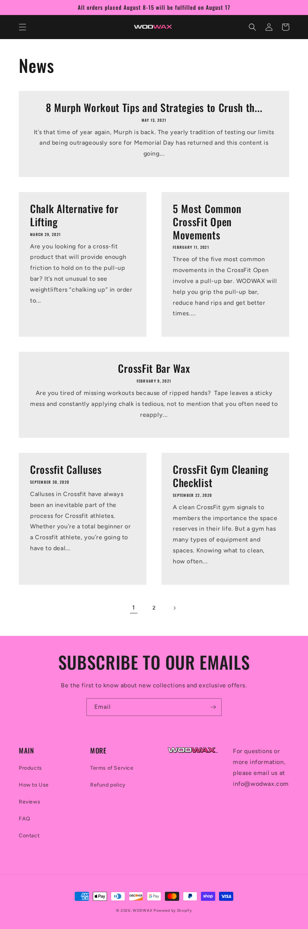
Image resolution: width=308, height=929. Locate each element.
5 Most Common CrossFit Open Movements (207, 221)
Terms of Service (112, 768)
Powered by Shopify (173, 910)
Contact (29, 835)
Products (30, 768)
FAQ (24, 819)
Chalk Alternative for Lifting (74, 215)
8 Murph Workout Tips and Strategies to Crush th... (154, 107)
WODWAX (142, 910)
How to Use (34, 785)
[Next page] (174, 608)
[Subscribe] (213, 707)
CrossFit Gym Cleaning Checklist (221, 476)
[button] (22, 27)
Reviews (29, 802)
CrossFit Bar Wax (154, 368)
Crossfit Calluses (66, 469)
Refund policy (108, 785)
